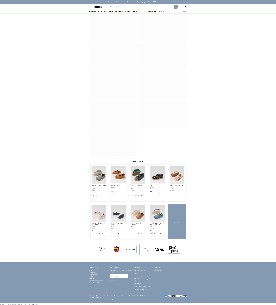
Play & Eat (136, 11)
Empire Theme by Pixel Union (95, 299)
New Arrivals (92, 11)
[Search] (176, 7)
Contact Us (92, 272)
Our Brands (127, 11)
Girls (110, 11)
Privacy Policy (92, 278)
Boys (105, 11)
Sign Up (113, 281)
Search (91, 276)
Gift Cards (143, 11)
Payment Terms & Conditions (96, 280)
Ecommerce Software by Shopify (109, 299)
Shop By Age (118, 11)
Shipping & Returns (93, 274)
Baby (99, 11)
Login (184, 11)
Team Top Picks (152, 11)
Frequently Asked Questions (96, 282)
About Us (91, 270)
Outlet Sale (161, 11)
